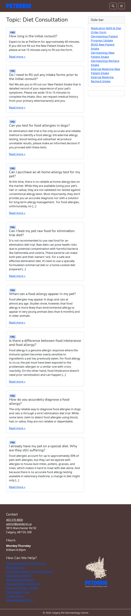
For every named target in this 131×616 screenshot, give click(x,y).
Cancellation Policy (18, 592)
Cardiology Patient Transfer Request (29, 571)
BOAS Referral (15, 567)
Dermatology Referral (20, 580)
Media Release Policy (19, 600)
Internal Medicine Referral (23, 584)
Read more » (17, 57)
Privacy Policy (15, 596)
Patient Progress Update (22, 588)
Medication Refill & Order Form (26, 563)
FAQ (12, 32)
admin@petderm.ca (19, 524)
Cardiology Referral (18, 576)
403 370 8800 (14, 520)
